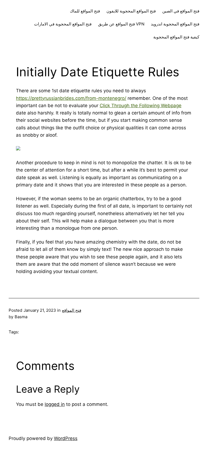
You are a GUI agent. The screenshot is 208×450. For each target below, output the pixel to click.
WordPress (65, 438)
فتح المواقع (71, 310)
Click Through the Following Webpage (140, 105)
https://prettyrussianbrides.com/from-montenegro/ (71, 98)
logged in (55, 404)
